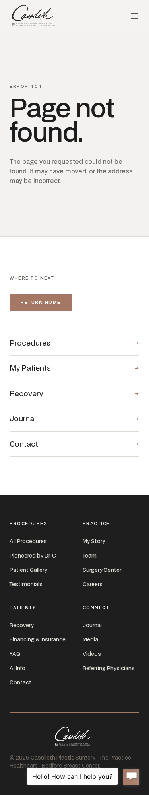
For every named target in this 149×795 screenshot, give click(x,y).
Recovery (22, 625)
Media (90, 639)
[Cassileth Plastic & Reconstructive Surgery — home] (34, 16)
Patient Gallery (28, 569)
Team (90, 555)
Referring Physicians (109, 668)
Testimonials (26, 584)
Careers (93, 584)
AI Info (17, 668)
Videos (92, 653)
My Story (94, 541)
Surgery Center (102, 569)
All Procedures (28, 541)
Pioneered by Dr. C (33, 555)
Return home (41, 302)
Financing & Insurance (38, 639)
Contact (20, 682)
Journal (92, 625)
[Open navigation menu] (135, 16)
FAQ (15, 653)
